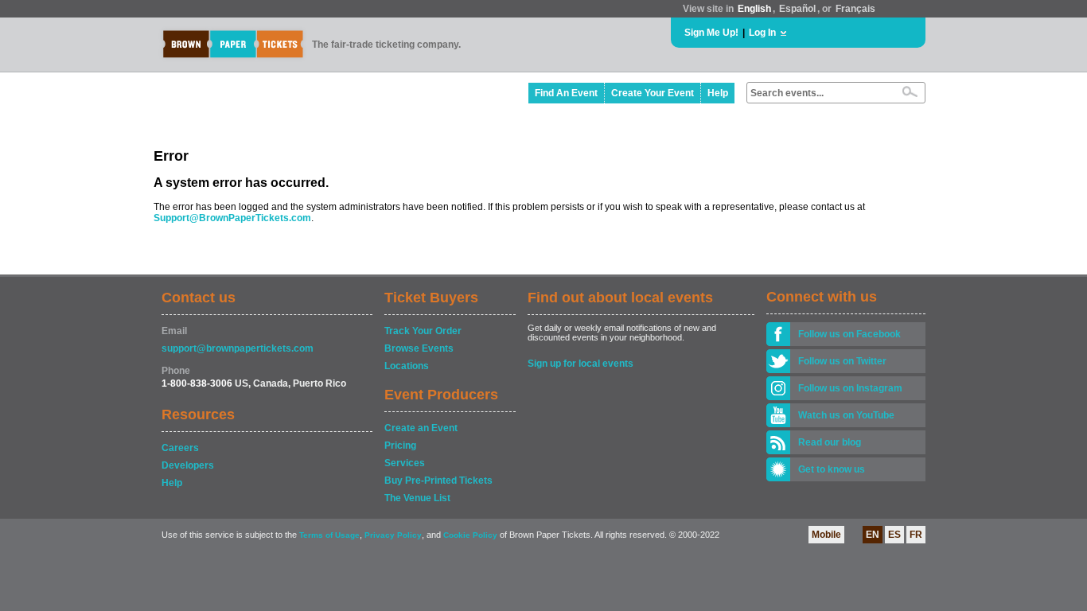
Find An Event (566, 93)
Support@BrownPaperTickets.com (232, 218)
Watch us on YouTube (846, 415)
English (754, 8)
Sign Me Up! (711, 32)
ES (894, 534)
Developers (188, 465)
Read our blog (829, 442)
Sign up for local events (580, 363)
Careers (180, 447)
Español (797, 8)
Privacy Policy (393, 535)
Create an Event (421, 428)
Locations (406, 366)
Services (404, 463)
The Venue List (417, 498)
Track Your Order (423, 331)
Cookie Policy (470, 535)
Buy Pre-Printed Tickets (438, 480)
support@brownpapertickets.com (238, 348)
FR (916, 534)
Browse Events (419, 348)
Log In (762, 32)
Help (717, 93)
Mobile (826, 534)
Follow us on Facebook (849, 334)
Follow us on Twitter (842, 361)
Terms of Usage (329, 535)
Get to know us (831, 469)
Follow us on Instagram (850, 388)
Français (855, 8)
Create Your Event (652, 93)
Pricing (400, 445)
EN (872, 534)
